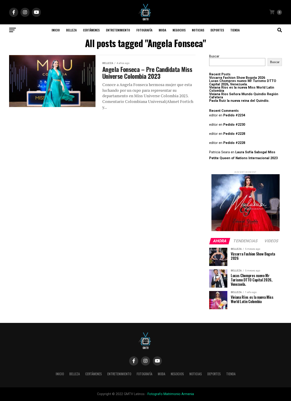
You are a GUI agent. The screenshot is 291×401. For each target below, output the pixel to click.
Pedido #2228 (234, 134)
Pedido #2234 (234, 115)
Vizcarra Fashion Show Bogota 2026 (237, 78)
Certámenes (91, 30)
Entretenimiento (118, 30)
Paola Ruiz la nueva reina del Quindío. (239, 101)
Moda (162, 30)
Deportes (217, 30)
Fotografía (144, 30)
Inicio (56, 30)
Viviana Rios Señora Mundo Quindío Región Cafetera (243, 95)
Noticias (198, 30)
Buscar (214, 56)
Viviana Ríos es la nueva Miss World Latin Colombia (241, 89)
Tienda (235, 30)
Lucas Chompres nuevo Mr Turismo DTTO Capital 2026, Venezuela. (242, 82)
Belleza (71, 30)
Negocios (179, 30)
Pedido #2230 (234, 125)
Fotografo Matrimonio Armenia (171, 394)
